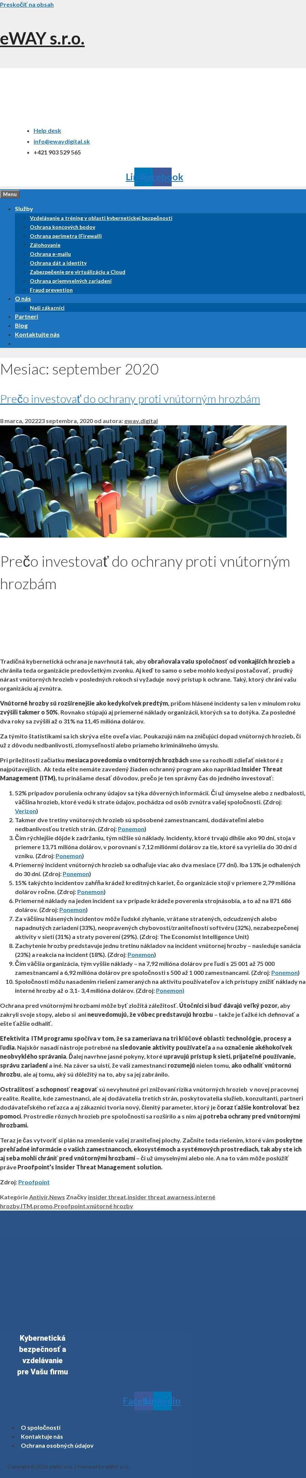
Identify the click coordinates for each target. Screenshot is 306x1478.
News (57, 1196)
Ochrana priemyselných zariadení (71, 281)
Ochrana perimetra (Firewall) (66, 236)
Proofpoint (34, 1181)
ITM (26, 1205)
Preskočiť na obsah (27, 4)
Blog (21, 325)
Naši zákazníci (47, 308)
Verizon (25, 810)
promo (43, 1205)
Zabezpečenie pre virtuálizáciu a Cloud (77, 272)
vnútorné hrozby (110, 1205)
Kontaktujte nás (37, 334)
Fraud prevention (51, 290)
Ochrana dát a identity (58, 263)
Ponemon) (170, 990)
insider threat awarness (161, 1196)
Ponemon (131, 828)
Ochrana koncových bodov (62, 227)
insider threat (107, 1196)
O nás (23, 298)
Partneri (26, 316)
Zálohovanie (45, 245)
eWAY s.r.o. (42, 38)
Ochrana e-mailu (50, 254)
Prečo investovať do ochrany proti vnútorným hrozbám (130, 398)
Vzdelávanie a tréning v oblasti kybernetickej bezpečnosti (101, 218)
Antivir (38, 1196)
